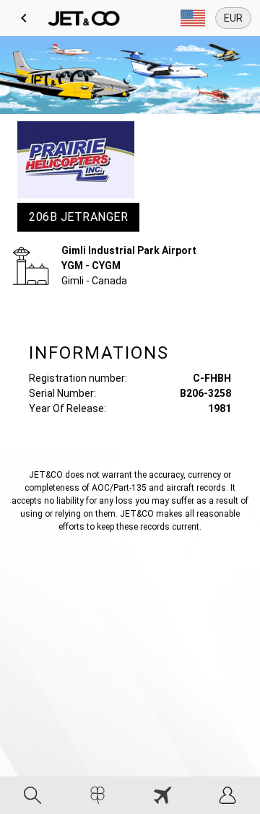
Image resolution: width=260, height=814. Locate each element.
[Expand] (192, 18)
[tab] (32, 795)
